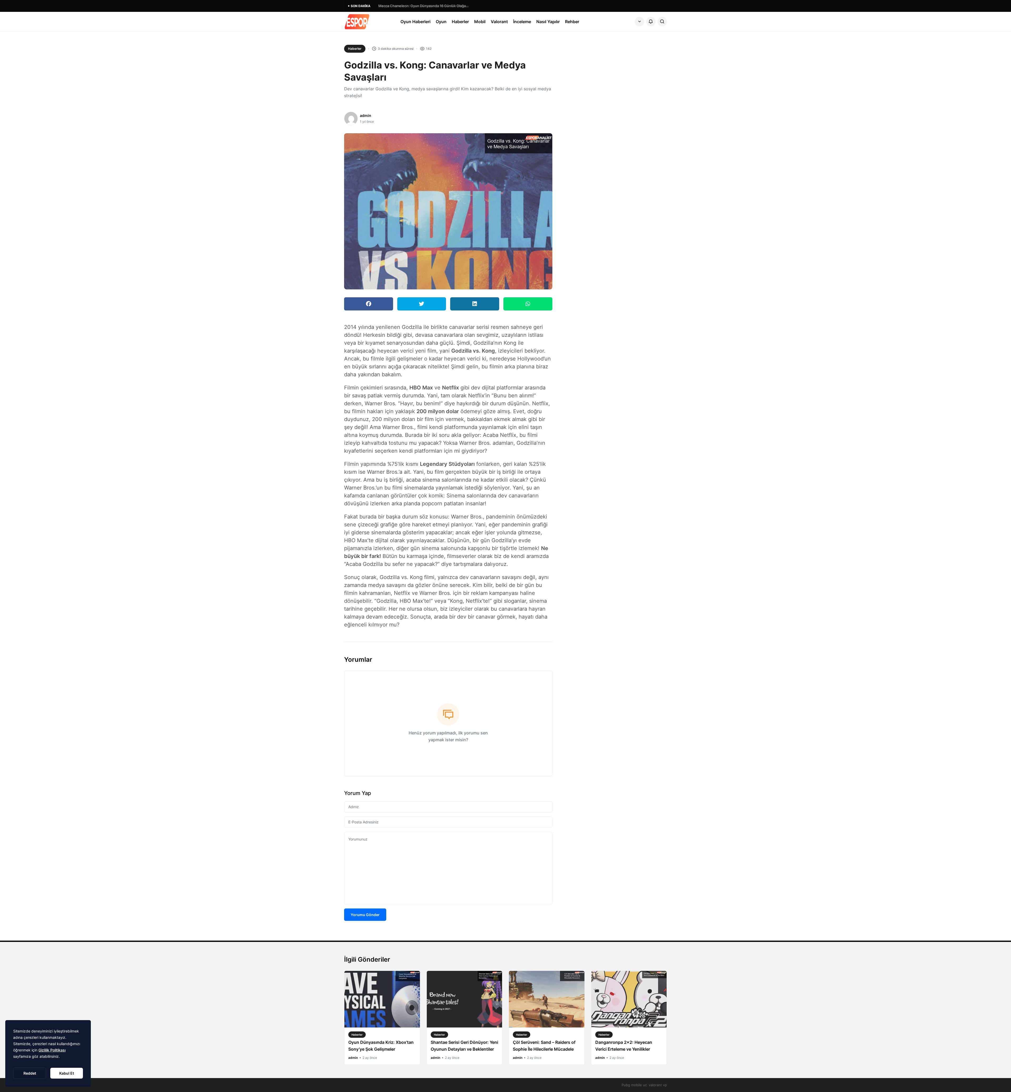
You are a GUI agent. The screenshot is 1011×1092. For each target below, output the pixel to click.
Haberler (460, 21)
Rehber (572, 21)
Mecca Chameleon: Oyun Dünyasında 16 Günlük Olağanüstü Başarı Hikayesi (424, 6)
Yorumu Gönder (365, 914)
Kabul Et (66, 1073)
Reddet (29, 1073)
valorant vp (658, 1085)
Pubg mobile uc (634, 1085)
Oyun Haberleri (415, 21)
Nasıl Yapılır (548, 21)
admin (365, 115)
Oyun (441, 21)
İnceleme (522, 21)
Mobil (479, 21)
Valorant (499, 21)
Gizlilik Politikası (52, 1050)
